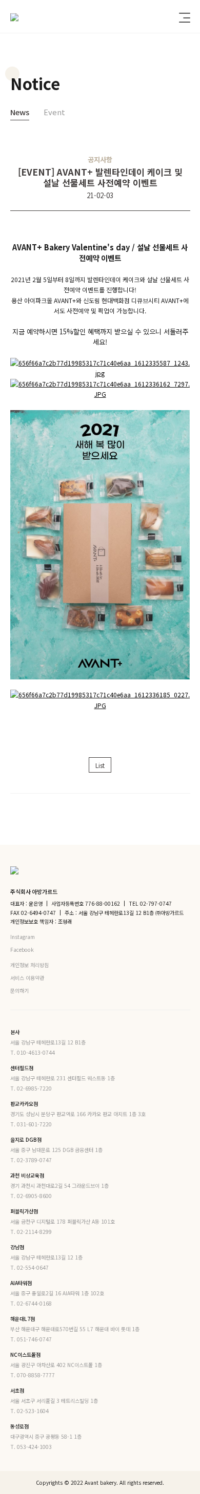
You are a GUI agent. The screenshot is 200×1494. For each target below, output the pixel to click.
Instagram (23, 937)
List (100, 765)
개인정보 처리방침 (29, 965)
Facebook (22, 949)
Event (54, 111)
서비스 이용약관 (27, 977)
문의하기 (19, 990)
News (19, 111)
